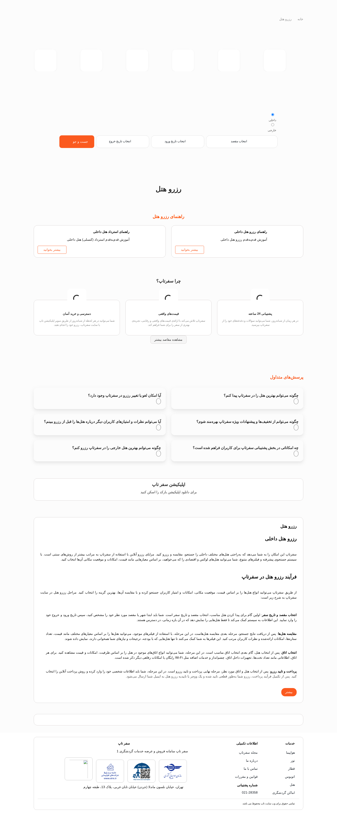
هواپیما (290, 752)
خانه (300, 19)
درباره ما (252, 760)
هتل (292, 784)
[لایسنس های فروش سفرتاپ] (173, 782)
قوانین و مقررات (246, 776)
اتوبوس (290, 776)
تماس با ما (251, 768)
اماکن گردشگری (283, 792)
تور (293, 760)
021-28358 (250, 792)
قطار (291, 768)
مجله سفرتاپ (248, 752)
